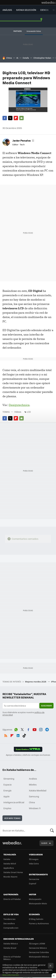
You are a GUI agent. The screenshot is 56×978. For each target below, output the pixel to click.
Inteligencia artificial (13, 802)
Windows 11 (35, 808)
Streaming (8, 778)
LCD (29, 411)
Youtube (34, 729)
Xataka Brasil (9, 947)
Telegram (46, 729)
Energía (7, 790)
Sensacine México (38, 947)
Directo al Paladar (12, 899)
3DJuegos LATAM (37, 943)
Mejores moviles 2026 (36, 681)
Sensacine (34, 879)
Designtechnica (19, 405)
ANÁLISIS (7, 9)
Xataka (6, 859)
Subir (44, 843)
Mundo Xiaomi (10, 876)
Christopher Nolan (42, 57)
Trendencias (9, 919)
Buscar (52, 830)
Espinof (32, 883)
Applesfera (8, 867)
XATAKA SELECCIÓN (26, 9)
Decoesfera (9, 923)
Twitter (10, 118)
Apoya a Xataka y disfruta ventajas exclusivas (28, 755)
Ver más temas (12, 818)
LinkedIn (18, 735)
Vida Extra (34, 863)
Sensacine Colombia (39, 952)
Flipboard (16, 118)
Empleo (7, 808)
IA (17, 57)
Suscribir (46, 705)
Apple (6, 796)
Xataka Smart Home (13, 872)
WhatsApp (16, 729)
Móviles (33, 784)
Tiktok (24, 735)
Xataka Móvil (9, 863)
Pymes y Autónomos (39, 923)
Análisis (33, 778)
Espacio (7, 784)
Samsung (34, 796)
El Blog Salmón (36, 919)
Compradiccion (10, 927)
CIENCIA (44, 9)
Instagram (40, 729)
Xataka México (10, 943)
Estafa (26, 57)
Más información (10, 974)
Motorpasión (35, 899)
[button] (23, 140)
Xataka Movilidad (37, 790)
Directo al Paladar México (12, 958)
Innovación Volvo (34, 31)
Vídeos (17, 411)
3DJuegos (33, 859)
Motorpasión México (39, 956)
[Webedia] (48, 2)
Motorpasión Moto (38, 903)
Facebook (4, 118)
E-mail (21, 118)
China (9, 57)
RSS (5, 735)
